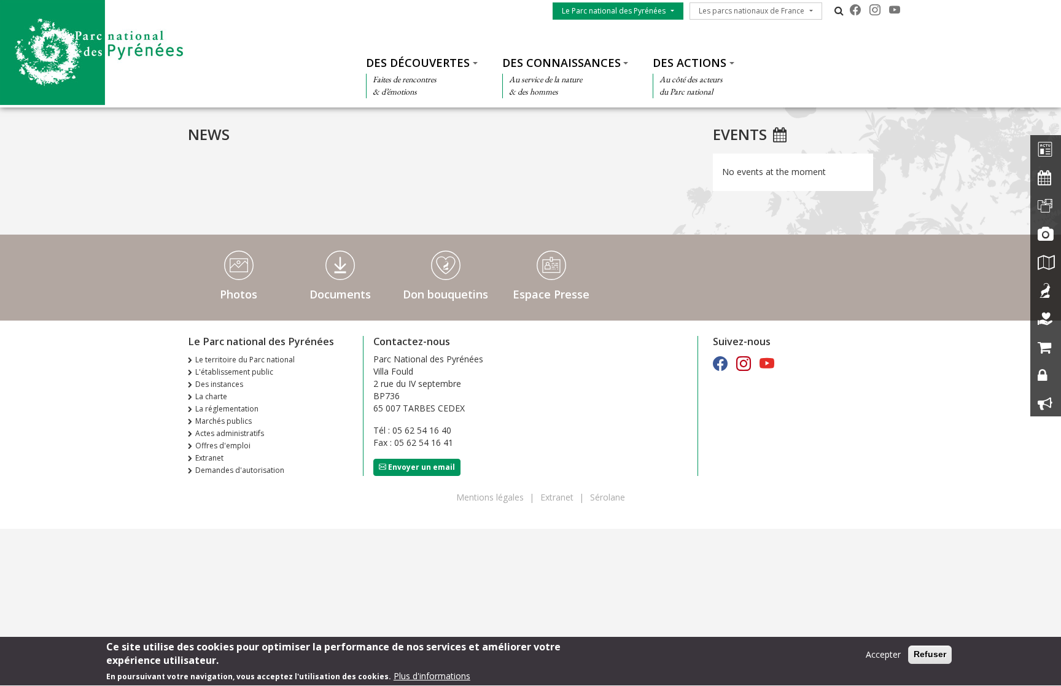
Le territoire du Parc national (245, 359)
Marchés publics (223, 421)
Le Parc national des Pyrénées (614, 11)
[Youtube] (894, 9)
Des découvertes (418, 62)
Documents (340, 294)
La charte (211, 396)
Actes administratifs (229, 433)
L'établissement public (234, 372)
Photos (238, 294)
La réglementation (226, 408)
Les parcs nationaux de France (751, 11)
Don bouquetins (445, 294)
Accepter (883, 654)
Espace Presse (551, 294)
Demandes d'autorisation (239, 470)
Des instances (219, 384)
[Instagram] (874, 9)
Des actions (689, 62)
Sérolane (607, 497)
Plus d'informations (432, 676)
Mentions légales (490, 497)
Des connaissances (561, 62)
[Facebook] (855, 9)
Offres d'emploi (223, 445)
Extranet (209, 458)
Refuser (930, 654)
